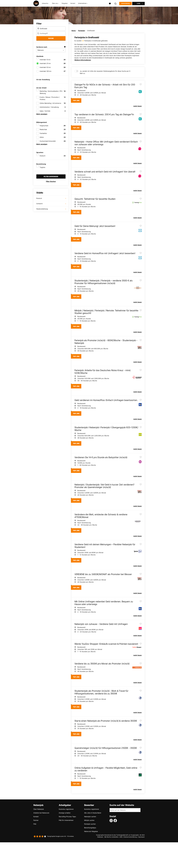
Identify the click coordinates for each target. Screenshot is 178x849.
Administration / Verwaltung (49, 107)
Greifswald (91, 31)
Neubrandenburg (42, 209)
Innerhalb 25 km (45, 63)
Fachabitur (43, 133)
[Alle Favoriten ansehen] (110, 3)
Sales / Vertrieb (45, 111)
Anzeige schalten (64, 813)
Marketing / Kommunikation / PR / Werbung (51, 92)
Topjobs (42, 167)
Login (138, 3)
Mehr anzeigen (41, 114)
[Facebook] (116, 820)
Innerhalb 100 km (45, 71)
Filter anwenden (51, 176)
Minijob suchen (89, 820)
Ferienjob (81, 31)
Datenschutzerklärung (130, 837)
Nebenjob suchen (90, 816)
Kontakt (72, 3)
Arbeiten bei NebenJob (41, 813)
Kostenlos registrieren (66, 809)
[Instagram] (111, 820)
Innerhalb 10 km (45, 60)
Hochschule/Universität (48, 141)
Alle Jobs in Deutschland (92, 813)
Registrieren (125, 3)
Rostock (39, 198)
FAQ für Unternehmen (66, 820)
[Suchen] (115, 3)
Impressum (141, 837)
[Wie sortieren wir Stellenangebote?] (65, 47)
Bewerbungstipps (90, 828)
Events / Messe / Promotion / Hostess (50, 98)
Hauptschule (44, 126)
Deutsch (42, 156)
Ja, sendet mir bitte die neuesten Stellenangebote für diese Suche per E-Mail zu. (105, 72)
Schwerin (39, 204)
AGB (121, 837)
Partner (35, 820)
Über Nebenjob (38, 809)
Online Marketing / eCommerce (50, 103)
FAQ (34, 824)
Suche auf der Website (121, 805)
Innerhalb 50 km (45, 67)
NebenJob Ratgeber (91, 831)
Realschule (43, 129)
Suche (51, 38)
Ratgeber (65, 3)
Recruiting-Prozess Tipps (67, 816)
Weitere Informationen (82, 60)
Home (73, 31)
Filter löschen (51, 181)
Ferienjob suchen (90, 824)
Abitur (42, 137)
